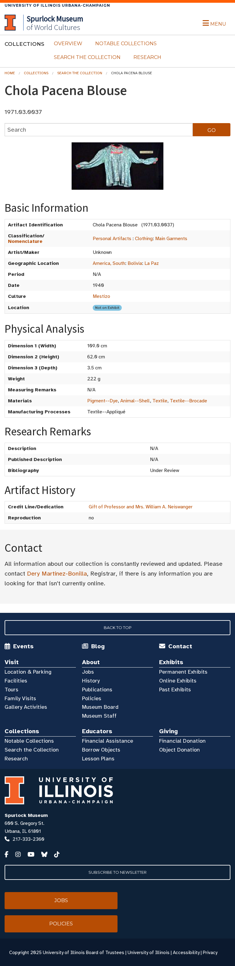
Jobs (88, 671)
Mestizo (101, 296)
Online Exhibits (177, 680)
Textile (159, 401)
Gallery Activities (26, 707)
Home (10, 73)
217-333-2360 (28, 839)
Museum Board (100, 707)
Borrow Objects (101, 749)
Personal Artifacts (112, 239)
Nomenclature (25, 241)
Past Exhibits (175, 689)
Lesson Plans (98, 758)
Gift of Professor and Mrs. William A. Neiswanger (140, 507)
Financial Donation (182, 740)
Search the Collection (87, 57)
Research (147, 57)
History (91, 680)
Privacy (210, 952)
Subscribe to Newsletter (117, 872)
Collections (36, 73)
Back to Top (118, 627)
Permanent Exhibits (183, 671)
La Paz (151, 263)
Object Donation (179, 749)
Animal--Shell (135, 401)
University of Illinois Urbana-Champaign (57, 5)
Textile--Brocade (188, 401)
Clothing (144, 239)
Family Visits (20, 698)
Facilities (16, 680)
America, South (109, 263)
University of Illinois (149, 952)
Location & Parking (28, 671)
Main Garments (171, 239)
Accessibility (186, 952)
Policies (91, 698)
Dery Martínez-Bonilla (57, 573)
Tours (11, 689)
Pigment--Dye (102, 401)
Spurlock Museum (26, 815)
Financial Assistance (107, 740)
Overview (68, 43)
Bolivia (135, 263)
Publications (97, 689)
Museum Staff (99, 715)
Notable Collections (126, 43)
